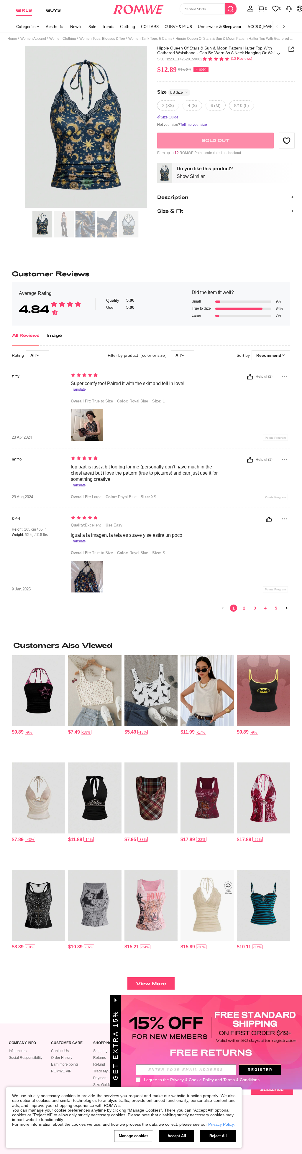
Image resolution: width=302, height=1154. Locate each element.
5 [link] (276, 608)
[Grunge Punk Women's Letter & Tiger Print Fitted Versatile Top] (207, 797)
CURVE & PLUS (178, 26)
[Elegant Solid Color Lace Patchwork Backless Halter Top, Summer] (207, 905)
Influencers (18, 1051)
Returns (99, 1058)
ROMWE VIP (61, 1071)
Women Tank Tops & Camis (150, 39)
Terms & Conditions (241, 1079)
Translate (78, 390)
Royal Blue (132, 401)
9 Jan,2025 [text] (21, 589)
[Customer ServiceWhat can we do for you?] (288, 8)
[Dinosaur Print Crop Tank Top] (151, 690)
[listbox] (250, 8)
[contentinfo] (18, 732)
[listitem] (38, 706)
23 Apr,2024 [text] (22, 437)
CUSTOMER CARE (67, 1043)
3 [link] (255, 608)
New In (76, 26)
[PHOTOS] (86, 127)
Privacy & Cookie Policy (192, 1079)
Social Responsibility (25, 1058)
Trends (108, 26)
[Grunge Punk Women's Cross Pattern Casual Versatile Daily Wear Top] (38, 905)
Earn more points (64, 1064)
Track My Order (105, 1071)
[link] (222, 608)
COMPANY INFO (22, 1043)
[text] (145, 376)
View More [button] (151, 983)
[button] (287, 140)
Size (170, 92)
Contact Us (60, 1051)
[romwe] (138, 8)
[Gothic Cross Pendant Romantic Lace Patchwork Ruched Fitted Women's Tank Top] (263, 905)
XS (148, 497)
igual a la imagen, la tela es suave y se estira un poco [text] (126, 535)
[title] (151, 645)
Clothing (127, 26)
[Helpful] (250, 376)
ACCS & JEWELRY (263, 26)
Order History (61, 1058)
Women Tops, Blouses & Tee (102, 39)
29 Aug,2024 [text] (22, 497)
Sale (92, 26)
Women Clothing (62, 39)
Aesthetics (55, 26)
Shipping (100, 1051)
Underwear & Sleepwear (220, 26)
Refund (99, 1064)
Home (12, 39)
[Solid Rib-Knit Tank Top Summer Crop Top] (207, 690)
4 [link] (265, 608)
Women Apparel (33, 39)
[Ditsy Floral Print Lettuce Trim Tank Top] (95, 690)
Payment (100, 1078)
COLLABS (150, 26)
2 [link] (244, 608)
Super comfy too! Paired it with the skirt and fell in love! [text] (127, 383)
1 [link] (233, 608)
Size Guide (102, 1085)
